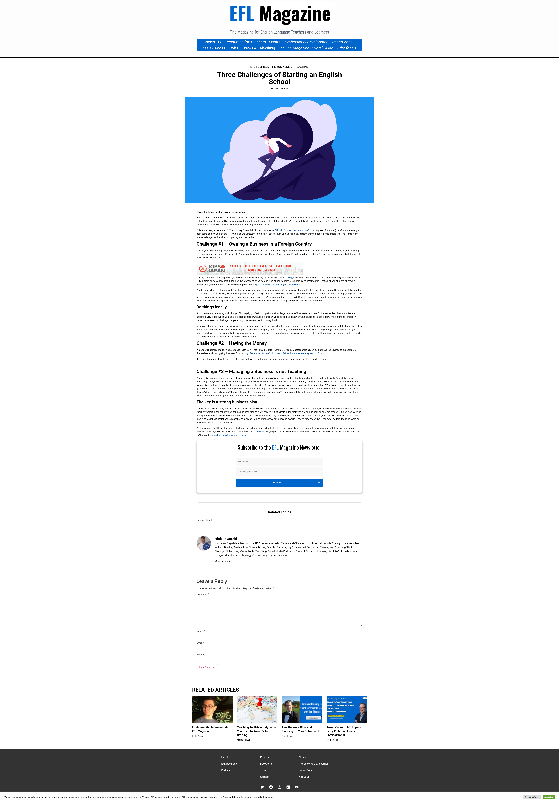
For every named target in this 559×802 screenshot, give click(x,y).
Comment (203, 594)
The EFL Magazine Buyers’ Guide (305, 48)
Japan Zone (342, 42)
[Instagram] (279, 787)
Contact (264, 776)
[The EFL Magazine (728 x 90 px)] (250, 274)
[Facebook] (271, 787)
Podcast (226, 770)
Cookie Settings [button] (532, 797)
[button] (279, 53)
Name (201, 631)
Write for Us (346, 48)
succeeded (259, 431)
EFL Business (214, 48)
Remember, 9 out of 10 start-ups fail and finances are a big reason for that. (288, 353)
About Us (304, 776)
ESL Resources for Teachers (242, 42)
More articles (222, 561)
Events (274, 42)
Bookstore (266, 763)
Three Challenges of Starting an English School (279, 78)
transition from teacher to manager (229, 435)
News (210, 42)
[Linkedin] (288, 787)
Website (201, 654)
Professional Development (307, 42)
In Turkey (287, 277)
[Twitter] (262, 787)
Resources (266, 757)
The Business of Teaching (289, 66)
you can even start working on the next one (278, 284)
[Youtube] (297, 787)
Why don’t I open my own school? (292, 230)
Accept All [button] (549, 797)
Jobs (234, 48)
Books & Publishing (259, 48)
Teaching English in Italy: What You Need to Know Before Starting (257, 731)
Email (200, 643)
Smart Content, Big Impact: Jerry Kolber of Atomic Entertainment (344, 731)
